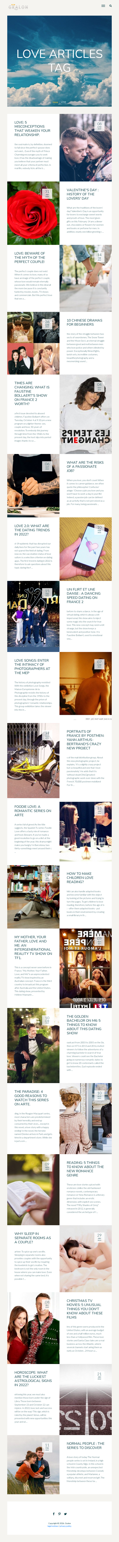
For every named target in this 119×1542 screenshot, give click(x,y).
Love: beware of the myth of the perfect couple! (30, 257)
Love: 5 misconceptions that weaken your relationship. (32, 128)
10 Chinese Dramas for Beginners (84, 322)
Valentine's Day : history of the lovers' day (83, 194)
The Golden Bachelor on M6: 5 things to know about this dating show (84, 1024)
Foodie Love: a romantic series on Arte (33, 810)
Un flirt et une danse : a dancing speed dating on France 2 (84, 595)
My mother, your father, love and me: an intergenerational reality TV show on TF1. (33, 947)
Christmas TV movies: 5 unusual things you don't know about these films (85, 1309)
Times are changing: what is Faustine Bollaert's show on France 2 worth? (32, 393)
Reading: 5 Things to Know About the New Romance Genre (85, 1168)
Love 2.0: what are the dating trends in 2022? (32, 530)
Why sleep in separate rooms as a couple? (33, 1237)
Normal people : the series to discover (85, 1445)
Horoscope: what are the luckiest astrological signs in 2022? (33, 1378)
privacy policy (65, 1526)
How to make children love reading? (80, 877)
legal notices (53, 1526)
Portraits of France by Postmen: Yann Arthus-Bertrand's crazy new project (85, 740)
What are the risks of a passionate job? (85, 466)
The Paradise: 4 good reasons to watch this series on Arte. (32, 1097)
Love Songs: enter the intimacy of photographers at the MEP (32, 666)
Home (55, 102)
